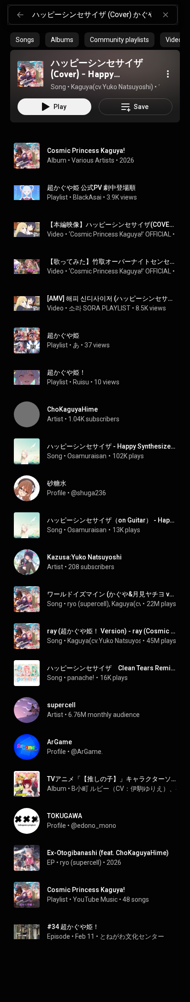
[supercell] (98, 710)
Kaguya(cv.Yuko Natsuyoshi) (108, 640)
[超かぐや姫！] (98, 377)
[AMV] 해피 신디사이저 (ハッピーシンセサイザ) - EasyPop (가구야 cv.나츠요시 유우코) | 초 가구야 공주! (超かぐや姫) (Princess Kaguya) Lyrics (112, 298)
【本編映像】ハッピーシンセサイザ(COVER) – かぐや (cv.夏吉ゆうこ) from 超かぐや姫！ (112, 224)
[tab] (25, 39)
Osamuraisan (87, 456)
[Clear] (165, 14)
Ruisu (81, 382)
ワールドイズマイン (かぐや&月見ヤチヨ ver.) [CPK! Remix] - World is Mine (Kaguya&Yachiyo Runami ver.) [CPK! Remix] (112, 594)
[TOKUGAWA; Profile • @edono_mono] (98, 820)
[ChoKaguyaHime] (98, 414)
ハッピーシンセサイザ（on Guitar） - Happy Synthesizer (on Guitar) (112, 520)
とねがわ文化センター (132, 936)
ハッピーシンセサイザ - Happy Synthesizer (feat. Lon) (112, 446)
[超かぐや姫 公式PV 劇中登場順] (98, 192)
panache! (80, 677)
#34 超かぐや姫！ (73, 926)
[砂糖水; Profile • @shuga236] (98, 488)
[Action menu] (168, 74)
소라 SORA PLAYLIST (100, 308)
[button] (30, 74)
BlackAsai (87, 197)
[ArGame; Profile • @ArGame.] (98, 747)
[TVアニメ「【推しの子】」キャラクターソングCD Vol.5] (98, 783)
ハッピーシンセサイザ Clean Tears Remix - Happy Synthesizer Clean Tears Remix (112, 668)
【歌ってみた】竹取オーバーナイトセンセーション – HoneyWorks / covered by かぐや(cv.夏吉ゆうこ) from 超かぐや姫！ (112, 261)
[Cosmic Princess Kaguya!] (98, 155)
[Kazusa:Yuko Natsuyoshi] (98, 562)
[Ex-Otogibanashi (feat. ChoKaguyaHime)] (98, 857)
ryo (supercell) (88, 603)
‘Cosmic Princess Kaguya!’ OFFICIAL (120, 234)
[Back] (20, 14)
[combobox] (104, 15)
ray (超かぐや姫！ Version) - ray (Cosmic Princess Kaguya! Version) (112, 631)
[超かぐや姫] (98, 340)
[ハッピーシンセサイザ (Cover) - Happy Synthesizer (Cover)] (30, 74)
